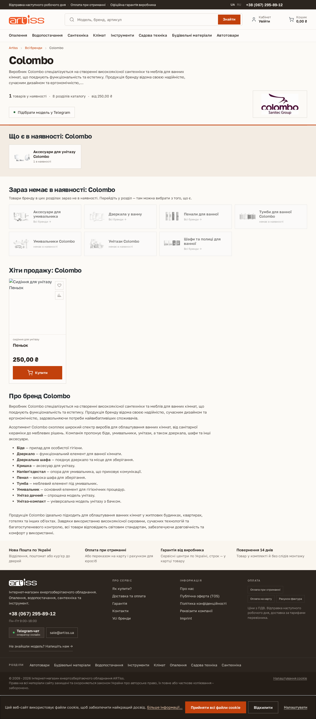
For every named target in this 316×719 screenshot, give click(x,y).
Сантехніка (231, 665)
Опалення (178, 665)
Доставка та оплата (129, 596)
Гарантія (119, 603)
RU (239, 4)
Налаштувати (295, 707)
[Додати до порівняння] (59, 295)
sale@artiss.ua (62, 632)
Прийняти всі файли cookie (215, 707)
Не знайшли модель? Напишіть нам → (41, 646)
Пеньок (20, 345)
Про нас (187, 588)
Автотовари (40, 665)
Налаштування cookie (290, 678)
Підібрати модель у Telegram (44, 112)
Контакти (120, 611)
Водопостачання (109, 665)
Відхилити (263, 707)
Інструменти (138, 665)
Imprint (186, 618)
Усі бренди (121, 618)
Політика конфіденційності (203, 603)
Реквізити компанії (196, 611)
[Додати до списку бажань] (59, 285)
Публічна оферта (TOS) (199, 596)
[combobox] (146, 19)
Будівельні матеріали (72, 665)
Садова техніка (204, 665)
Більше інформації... (164, 707)
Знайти (229, 19)
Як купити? (122, 588)
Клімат (159, 665)
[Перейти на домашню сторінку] (32, 19)
